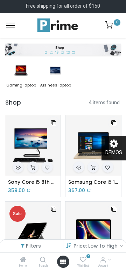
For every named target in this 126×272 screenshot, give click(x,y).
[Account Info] (103, 260)
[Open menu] (63, 262)
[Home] (23, 260)
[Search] (43, 260)
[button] (53, 122)
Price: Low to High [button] (96, 245)
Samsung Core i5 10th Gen (93, 182)
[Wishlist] (83, 260)
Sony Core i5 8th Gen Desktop (33, 182)
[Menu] (11, 25)
